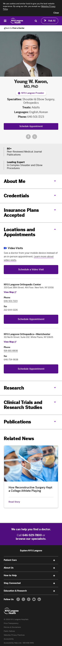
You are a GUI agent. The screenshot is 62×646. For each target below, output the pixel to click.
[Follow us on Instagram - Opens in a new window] (28, 599)
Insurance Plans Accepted (21, 213)
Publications (17, 422)
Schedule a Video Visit (31, 269)
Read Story (14, 502)
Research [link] (14, 388)
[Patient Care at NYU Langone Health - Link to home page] (17, 20)
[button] (56, 13)
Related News (19, 438)
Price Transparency (11, 623)
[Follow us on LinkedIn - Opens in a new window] (39, 599)
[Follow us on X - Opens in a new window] (23, 599)
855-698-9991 (28, 643)
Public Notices (9, 631)
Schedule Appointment (31, 126)
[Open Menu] (5, 20)
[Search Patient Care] (35, 20)
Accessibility (9, 639)
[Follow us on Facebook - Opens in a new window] (18, 599)
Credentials (16, 196)
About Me (14, 181)
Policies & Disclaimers (12, 627)
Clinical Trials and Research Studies (23, 405)
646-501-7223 (35, 116)
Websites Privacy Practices (14, 635)
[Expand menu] (54, 560)
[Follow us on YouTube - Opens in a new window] (34, 599)
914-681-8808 (11, 350)
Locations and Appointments (19, 232)
